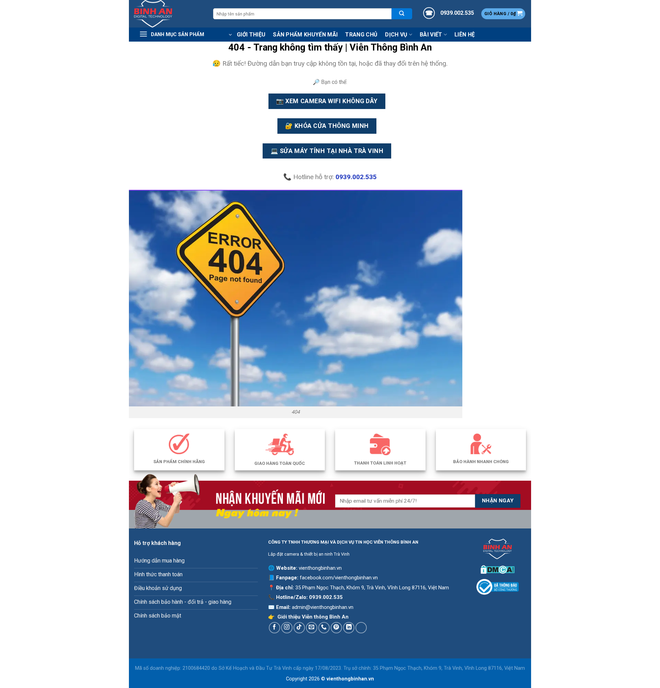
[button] (503, 14)
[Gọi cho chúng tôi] (324, 627)
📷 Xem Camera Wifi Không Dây (326, 101)
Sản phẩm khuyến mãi (305, 34)
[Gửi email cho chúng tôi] (311, 627)
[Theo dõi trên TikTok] (299, 627)
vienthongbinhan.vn (320, 568)
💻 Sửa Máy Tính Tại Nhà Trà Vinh (327, 150)
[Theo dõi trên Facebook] (274, 627)
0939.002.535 (326, 597)
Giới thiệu (251, 34)
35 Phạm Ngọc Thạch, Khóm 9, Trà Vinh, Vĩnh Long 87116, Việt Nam (372, 588)
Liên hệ (464, 34)
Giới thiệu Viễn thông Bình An (313, 617)
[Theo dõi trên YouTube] (361, 627)
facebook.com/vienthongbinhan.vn (339, 578)
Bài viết (431, 34)
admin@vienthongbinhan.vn (322, 607)
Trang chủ (361, 34)
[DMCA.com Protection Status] (498, 569)
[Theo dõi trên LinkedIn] (348, 627)
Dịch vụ (396, 34)
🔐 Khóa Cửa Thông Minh (326, 125)
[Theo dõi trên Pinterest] (336, 627)
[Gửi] (402, 13)
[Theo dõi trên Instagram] (287, 627)
